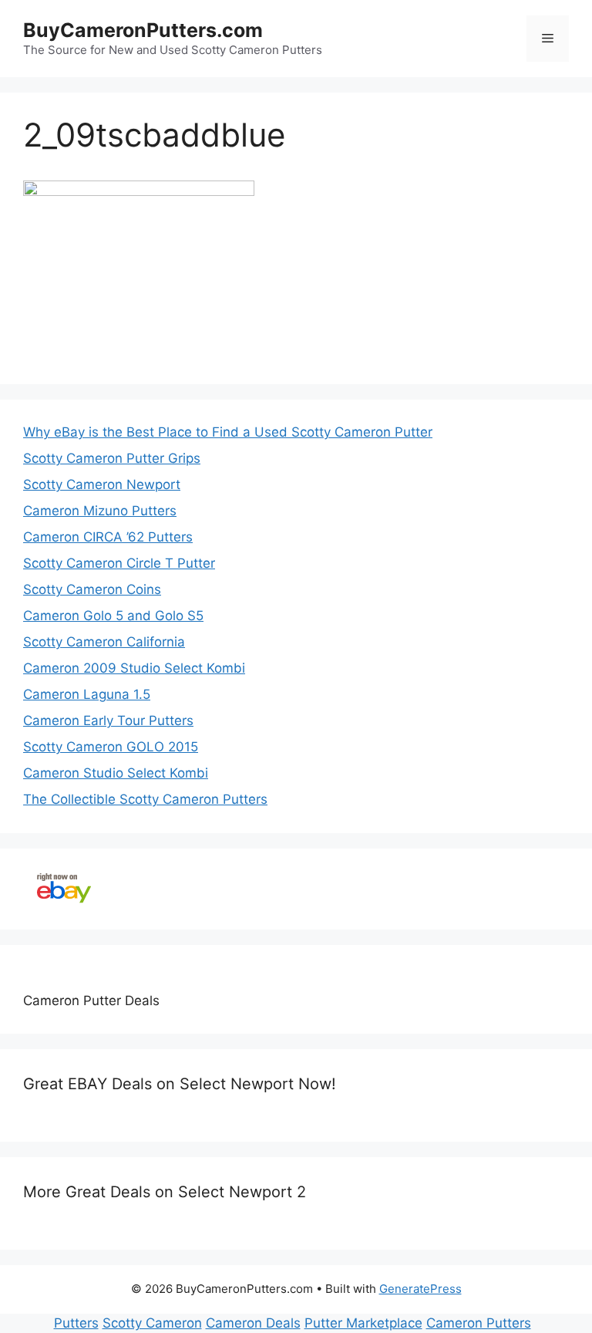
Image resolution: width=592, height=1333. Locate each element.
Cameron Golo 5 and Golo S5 (113, 615)
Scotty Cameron (152, 1323)
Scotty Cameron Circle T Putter (119, 563)
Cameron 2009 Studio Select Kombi (134, 668)
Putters (76, 1323)
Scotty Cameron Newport (101, 484)
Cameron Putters (478, 1323)
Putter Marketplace (363, 1323)
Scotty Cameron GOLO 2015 (110, 746)
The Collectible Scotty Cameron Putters (145, 799)
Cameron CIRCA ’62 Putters (108, 537)
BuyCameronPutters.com (143, 30)
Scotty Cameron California (104, 642)
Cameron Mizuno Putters (100, 510)
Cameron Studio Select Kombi (115, 773)
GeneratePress (420, 1288)
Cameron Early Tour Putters (108, 720)
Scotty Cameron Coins (92, 589)
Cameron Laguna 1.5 (86, 694)
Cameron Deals (253, 1323)
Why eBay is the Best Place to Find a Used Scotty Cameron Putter (227, 432)
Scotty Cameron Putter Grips (111, 458)
